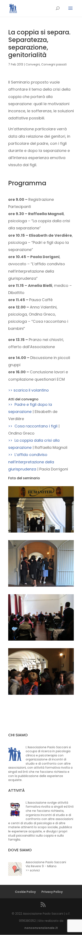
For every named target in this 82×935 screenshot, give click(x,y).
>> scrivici (33, 870)
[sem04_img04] (41, 694)
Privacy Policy (52, 892)
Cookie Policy (25, 892)
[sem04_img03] (41, 640)
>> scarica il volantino (28, 390)
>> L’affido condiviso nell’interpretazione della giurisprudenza (31, 461)
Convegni (33, 64)
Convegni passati (54, 64)
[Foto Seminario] (41, 532)
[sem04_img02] (41, 586)
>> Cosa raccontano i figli (32, 426)
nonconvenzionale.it (41, 928)
